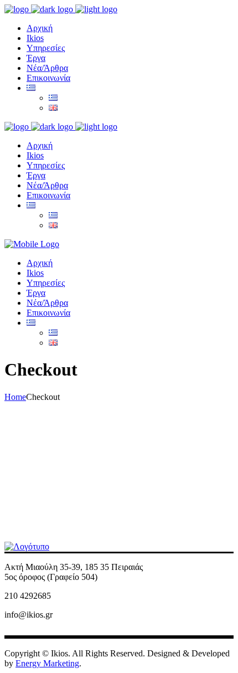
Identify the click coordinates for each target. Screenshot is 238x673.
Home (15, 397)
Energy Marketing (47, 663)
